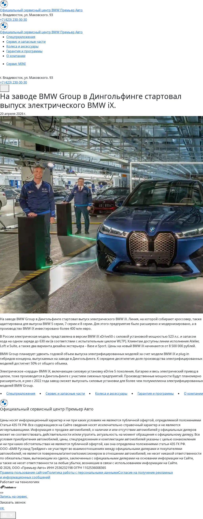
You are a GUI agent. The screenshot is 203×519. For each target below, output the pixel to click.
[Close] (1, 492)
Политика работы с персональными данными (82, 472)
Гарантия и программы (24, 51)
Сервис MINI (16, 64)
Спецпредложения (20, 37)
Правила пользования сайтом (23, 472)
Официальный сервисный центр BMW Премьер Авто (41, 10)
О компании (15, 56)
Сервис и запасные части (26, 41)
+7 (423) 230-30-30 (13, 19)
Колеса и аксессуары (22, 46)
